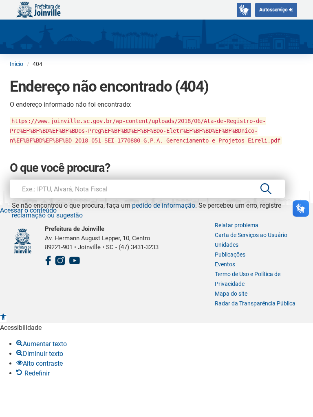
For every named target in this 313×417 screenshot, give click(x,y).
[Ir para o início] (38, 9)
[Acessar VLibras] (244, 10)
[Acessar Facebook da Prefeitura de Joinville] (48, 259)
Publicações (230, 254)
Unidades (226, 244)
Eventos (225, 264)
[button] (3, 318)
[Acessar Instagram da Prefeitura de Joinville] (60, 259)
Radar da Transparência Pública (255, 303)
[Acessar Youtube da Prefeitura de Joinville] (74, 259)
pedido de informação (163, 205)
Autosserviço (274, 10)
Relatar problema (236, 225)
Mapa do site (231, 293)
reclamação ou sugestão (47, 215)
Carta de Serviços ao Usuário (251, 235)
